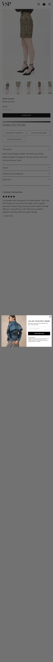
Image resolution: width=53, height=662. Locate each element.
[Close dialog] (50, 317)
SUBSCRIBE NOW (39, 333)
